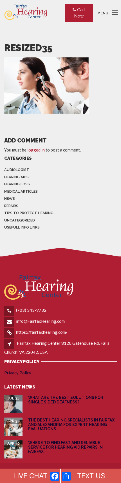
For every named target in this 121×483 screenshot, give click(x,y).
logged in (36, 149)
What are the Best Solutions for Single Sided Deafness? (65, 399)
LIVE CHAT (30, 476)
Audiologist (16, 170)
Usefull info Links (22, 227)
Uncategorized (19, 220)
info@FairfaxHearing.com (40, 321)
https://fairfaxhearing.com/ (42, 332)
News (9, 198)
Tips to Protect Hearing (28, 213)
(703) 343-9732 (31, 310)
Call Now (79, 13)
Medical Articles (21, 191)
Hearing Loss (17, 184)
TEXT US (91, 476)
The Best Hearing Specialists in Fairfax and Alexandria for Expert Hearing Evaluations (71, 424)
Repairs (11, 206)
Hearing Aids (16, 177)
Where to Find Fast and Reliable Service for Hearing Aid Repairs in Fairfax (65, 447)
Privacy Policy (17, 372)
